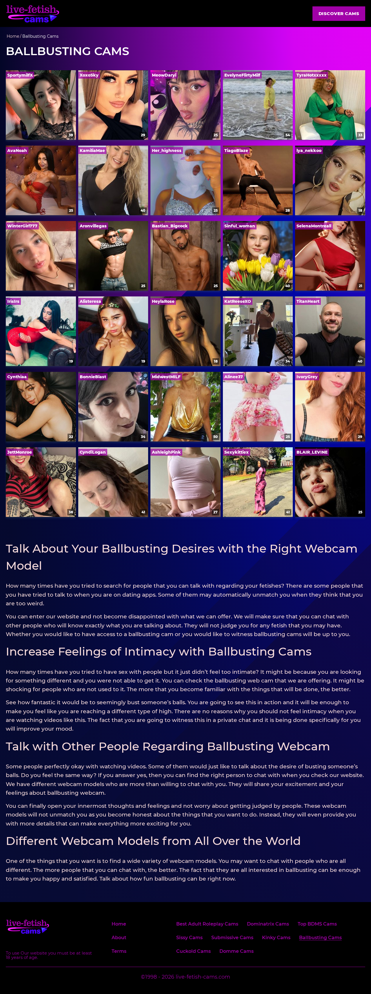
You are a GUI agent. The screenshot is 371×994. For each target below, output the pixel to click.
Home (119, 924)
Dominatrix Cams (268, 924)
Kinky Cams (276, 937)
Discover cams (339, 13)
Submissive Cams (232, 937)
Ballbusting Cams (320, 937)
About (119, 937)
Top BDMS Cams (317, 924)
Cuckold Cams (193, 951)
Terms (119, 951)
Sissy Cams (189, 937)
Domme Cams (236, 951)
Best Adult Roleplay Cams (207, 924)
